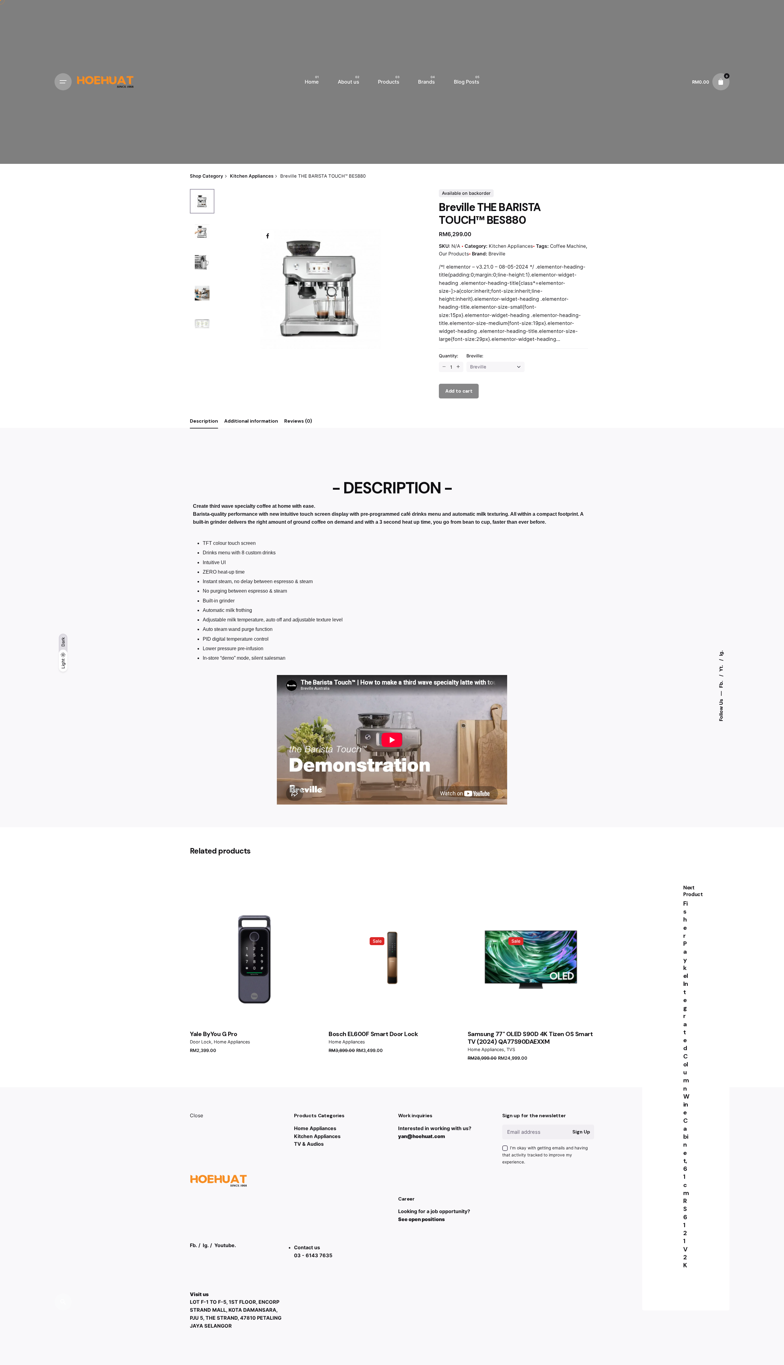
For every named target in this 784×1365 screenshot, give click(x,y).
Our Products (454, 254)
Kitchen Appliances (511, 246)
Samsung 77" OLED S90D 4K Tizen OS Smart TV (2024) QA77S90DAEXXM (530, 1038)
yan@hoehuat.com (421, 1136)
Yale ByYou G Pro (213, 1034)
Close (196, 1115)
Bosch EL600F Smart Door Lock (373, 1034)
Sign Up (581, 1132)
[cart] (720, 81)
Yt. (721, 668)
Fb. (721, 684)
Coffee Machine (568, 246)
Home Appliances (232, 1041)
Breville (496, 254)
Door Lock (200, 1041)
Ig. (721, 653)
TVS (511, 1049)
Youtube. (225, 1245)
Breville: (474, 355)
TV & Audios (309, 1144)
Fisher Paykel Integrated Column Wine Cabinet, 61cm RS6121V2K (686, 1084)
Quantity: (448, 355)
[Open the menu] (63, 81)
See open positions (421, 1219)
